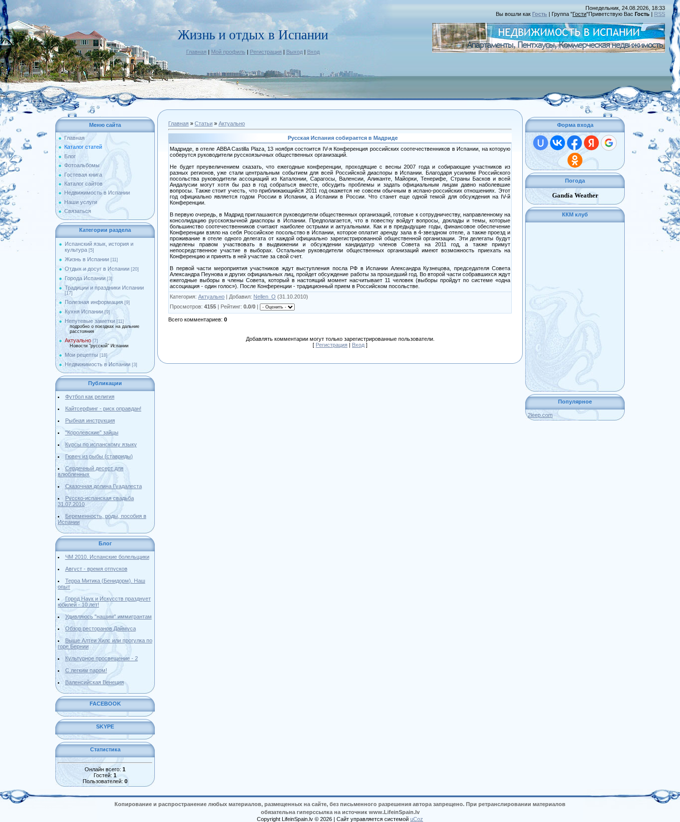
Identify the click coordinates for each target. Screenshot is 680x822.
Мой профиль (228, 52)
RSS (659, 14)
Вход (313, 52)
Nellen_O (264, 297)
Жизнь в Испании (87, 259)
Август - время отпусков (96, 569)
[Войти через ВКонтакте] (557, 142)
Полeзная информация (94, 302)
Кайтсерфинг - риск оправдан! (103, 408)
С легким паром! (86, 670)
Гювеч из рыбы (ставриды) (99, 456)
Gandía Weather (575, 195)
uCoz (416, 819)
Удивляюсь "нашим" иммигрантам (108, 616)
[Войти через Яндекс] (591, 142)
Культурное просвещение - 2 (101, 658)
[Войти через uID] (540, 142)
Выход (294, 52)
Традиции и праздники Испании (104, 288)
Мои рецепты (81, 355)
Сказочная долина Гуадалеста (103, 486)
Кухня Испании (84, 311)
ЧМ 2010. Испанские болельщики (107, 557)
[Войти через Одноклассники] (574, 160)
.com (540, 415)
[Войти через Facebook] (574, 142)
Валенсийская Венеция (94, 682)
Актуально (78, 340)
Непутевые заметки (90, 321)
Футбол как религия (89, 397)
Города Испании (85, 278)
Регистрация (266, 52)
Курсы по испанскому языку (101, 444)
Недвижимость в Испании (97, 364)
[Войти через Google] (609, 143)
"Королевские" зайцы (91, 432)
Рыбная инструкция (90, 420)
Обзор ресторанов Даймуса (100, 628)
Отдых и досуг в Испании (97, 269)
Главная (196, 52)
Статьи (204, 123)
